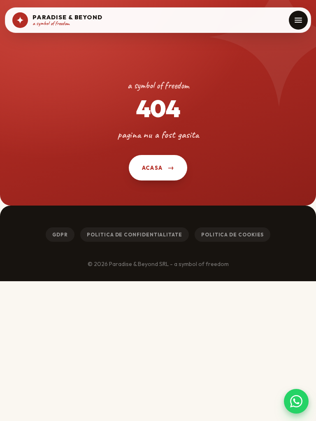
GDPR (60, 234)
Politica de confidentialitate (134, 234)
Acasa (152, 167)
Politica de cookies (232, 234)
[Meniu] (298, 20)
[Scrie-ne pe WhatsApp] (296, 401)
